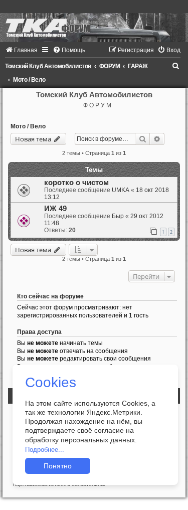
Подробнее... (44, 449)
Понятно (58, 466)
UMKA (120, 190)
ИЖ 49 (55, 209)
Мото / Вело (28, 126)
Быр (118, 216)
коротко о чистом (76, 183)
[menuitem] (21, 50)
